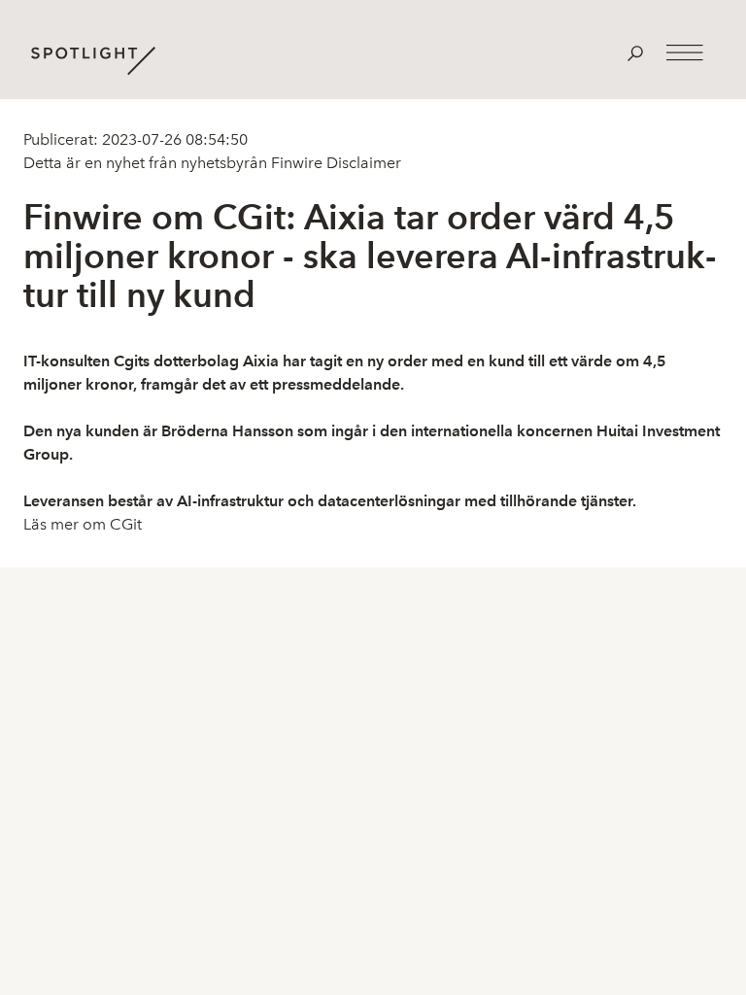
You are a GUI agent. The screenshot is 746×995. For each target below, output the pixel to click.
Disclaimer (361, 163)
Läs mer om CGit (82, 524)
